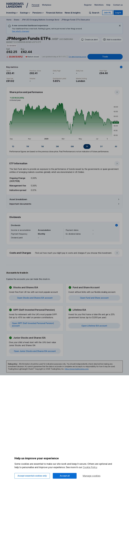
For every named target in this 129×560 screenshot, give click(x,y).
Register (88, 5)
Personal (35, 5)
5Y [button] (101, 146)
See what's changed (20, 31)
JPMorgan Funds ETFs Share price (75, 19)
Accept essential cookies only (32, 475)
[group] (64, 146)
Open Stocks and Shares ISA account (35, 298)
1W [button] (27, 146)
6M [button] (72, 146)
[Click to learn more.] (121, 67)
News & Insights (72, 12)
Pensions (37, 13)
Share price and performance (26, 92)
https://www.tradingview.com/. (77, 369)
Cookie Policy (90, 467)
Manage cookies (91, 475)
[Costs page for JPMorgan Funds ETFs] (65, 253)
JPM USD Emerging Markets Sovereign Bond (40, 19)
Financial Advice (54, 12)
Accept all (65, 475)
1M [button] (42, 146)
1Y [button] (87, 146)
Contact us (118, 5)
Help (108, 5)
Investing (10, 13)
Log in (118, 12)
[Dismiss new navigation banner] (120, 25)
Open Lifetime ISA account (94, 325)
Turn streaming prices (77, 57)
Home (8, 19)
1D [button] (13, 146)
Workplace (46, 5)
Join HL (107, 12)
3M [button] (57, 146)
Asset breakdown (18, 199)
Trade (105, 56)
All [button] (116, 146)
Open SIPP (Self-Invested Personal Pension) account (33, 324)
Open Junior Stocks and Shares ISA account (35, 351)
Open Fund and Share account (94, 298)
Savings (24, 13)
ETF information (18, 163)
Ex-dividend (11, 46)
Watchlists (99, 5)
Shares (16, 19)
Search (95, 13)
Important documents (20, 204)
